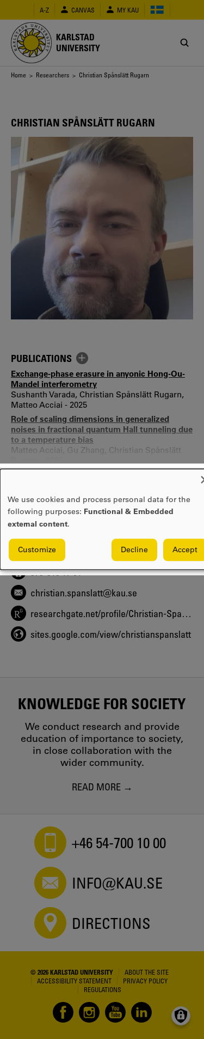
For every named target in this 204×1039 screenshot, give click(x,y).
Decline (134, 550)
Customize (37, 550)
